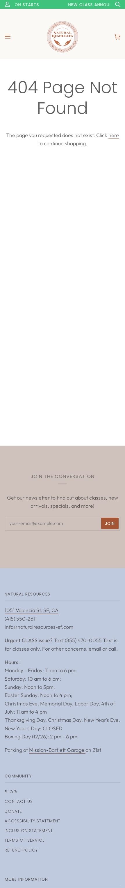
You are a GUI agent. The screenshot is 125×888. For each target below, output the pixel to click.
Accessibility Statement (32, 821)
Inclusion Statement (29, 830)
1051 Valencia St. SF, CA (31, 610)
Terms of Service (25, 840)
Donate (13, 811)
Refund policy (21, 850)
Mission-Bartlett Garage (57, 750)
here (113, 135)
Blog (11, 792)
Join (110, 523)
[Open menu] (13, 37)
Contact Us (19, 801)
